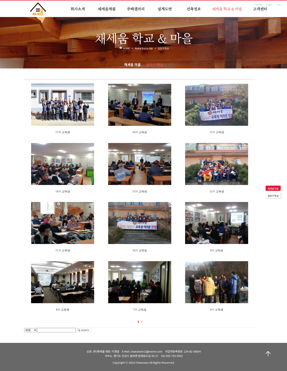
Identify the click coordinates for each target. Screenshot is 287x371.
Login (269, 4)
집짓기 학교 (154, 64)
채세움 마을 (132, 64)
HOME (258, 4)
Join (278, 4)
